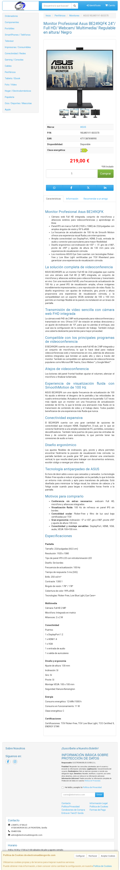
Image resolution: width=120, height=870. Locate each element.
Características (53, 198)
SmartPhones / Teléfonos (17, 35)
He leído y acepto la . (83, 787)
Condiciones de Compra (73, 810)
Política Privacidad (71, 806)
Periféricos (10, 72)
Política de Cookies (102, 866)
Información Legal (99, 803)
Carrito (111, 5)
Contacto (66, 803)
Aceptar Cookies (108, 856)
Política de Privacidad (92, 781)
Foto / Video (11, 84)
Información (72, 198)
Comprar (105, 173)
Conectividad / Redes (15, 53)
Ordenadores (11, 16)
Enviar (99, 795)
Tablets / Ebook (12, 78)
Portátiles (9, 28)
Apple (8, 109)
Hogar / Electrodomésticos (18, 91)
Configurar (80, 856)
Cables (8, 66)
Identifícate (95, 5)
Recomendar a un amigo (96, 198)
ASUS (83, 127)
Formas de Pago (98, 810)
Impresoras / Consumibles (18, 47)
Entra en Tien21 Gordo (73, 813)
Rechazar (93, 856)
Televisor (9, 41)
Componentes (12, 22)
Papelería (9, 97)
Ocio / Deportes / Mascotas (18, 103)
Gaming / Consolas (14, 59)
